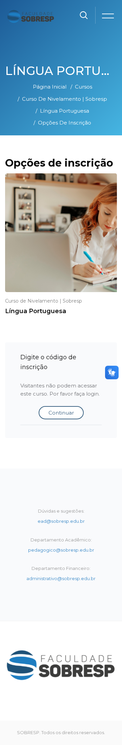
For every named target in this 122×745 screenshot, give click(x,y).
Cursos (83, 86)
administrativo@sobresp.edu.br (61, 578)
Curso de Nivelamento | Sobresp (64, 99)
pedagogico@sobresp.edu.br (61, 550)
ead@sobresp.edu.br (61, 521)
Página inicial (49, 86)
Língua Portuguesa (64, 111)
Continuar (61, 412)
